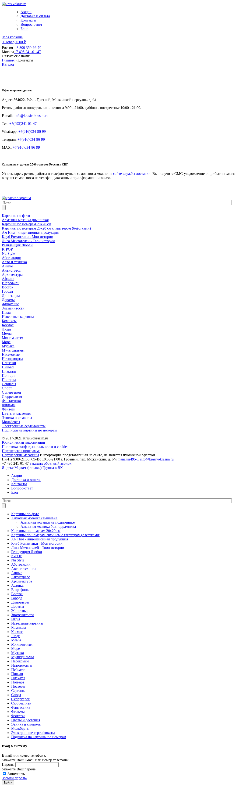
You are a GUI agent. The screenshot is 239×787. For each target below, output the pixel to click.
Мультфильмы (22, 657)
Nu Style (17, 560)
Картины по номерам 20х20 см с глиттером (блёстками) (55, 535)
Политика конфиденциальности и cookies (35, 447)
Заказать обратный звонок (50, 463)
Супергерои (20, 699)
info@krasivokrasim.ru (31, 116)
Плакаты (18, 678)
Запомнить (16, 774)
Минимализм (21, 644)
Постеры (18, 686)
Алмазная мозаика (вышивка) (34, 518)
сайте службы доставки (132, 174)
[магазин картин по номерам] (16, 198)
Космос (17, 632)
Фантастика (20, 707)
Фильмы (18, 712)
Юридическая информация (23, 442)
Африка (17, 585)
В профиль (19, 590)
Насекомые (20, 661)
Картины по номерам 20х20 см (35, 531)
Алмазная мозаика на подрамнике (48, 522)
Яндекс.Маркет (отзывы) (22, 468)
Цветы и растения (25, 720)
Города (16, 598)
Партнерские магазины (20, 455)
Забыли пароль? (14, 778)
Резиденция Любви (26, 552)
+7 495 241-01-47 (27, 52)
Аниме (16, 573)
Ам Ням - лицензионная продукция (39, 539)
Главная (8, 60)
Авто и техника (23, 569)
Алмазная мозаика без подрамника (48, 526)
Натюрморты (21, 665)
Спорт (16, 695)
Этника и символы (26, 724)
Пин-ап (17, 674)
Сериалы (18, 691)
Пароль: (8, 764)
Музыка (17, 653)
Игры (15, 619)
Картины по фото (25, 514)
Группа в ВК (52, 468)
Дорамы (17, 606)
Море (15, 648)
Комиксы (18, 627)
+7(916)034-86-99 (32, 131)
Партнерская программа (21, 451)
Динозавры (20, 602)
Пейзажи (18, 670)
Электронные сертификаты (33, 733)
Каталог (8, 64)
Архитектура (21, 581)
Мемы (16, 640)
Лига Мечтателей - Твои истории (37, 548)
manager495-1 (128, 459)
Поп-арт (17, 682)
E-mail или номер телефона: (24, 755)
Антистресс (20, 577)
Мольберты (20, 728)
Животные (19, 611)
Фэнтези (18, 716)
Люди (15, 636)
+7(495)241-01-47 (23, 124)
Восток (17, 594)
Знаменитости (22, 615)
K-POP (16, 556)
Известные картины (27, 623)
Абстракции (21, 564)
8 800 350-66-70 (29, 48)
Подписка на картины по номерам (38, 737)
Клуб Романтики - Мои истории (37, 543)
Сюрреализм (21, 703)
